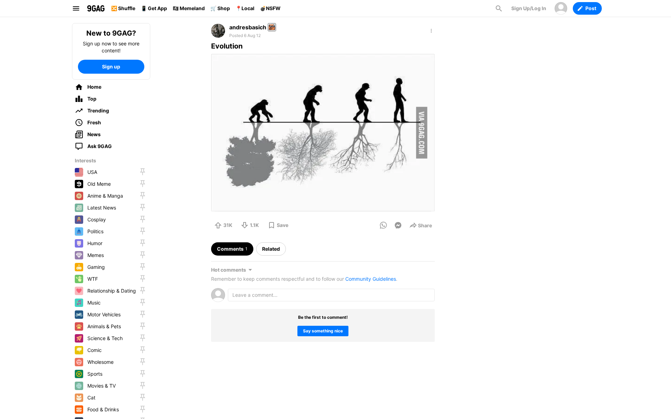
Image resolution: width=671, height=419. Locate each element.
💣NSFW (270, 8)
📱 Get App (154, 8)
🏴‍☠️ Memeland (189, 8)
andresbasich (247, 27)
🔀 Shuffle (123, 8)
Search (498, 8)
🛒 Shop (220, 8)
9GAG (95, 8)
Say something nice (323, 330)
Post (590, 8)
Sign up (111, 66)
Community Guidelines (370, 279)
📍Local (245, 8)
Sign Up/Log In (528, 8)
